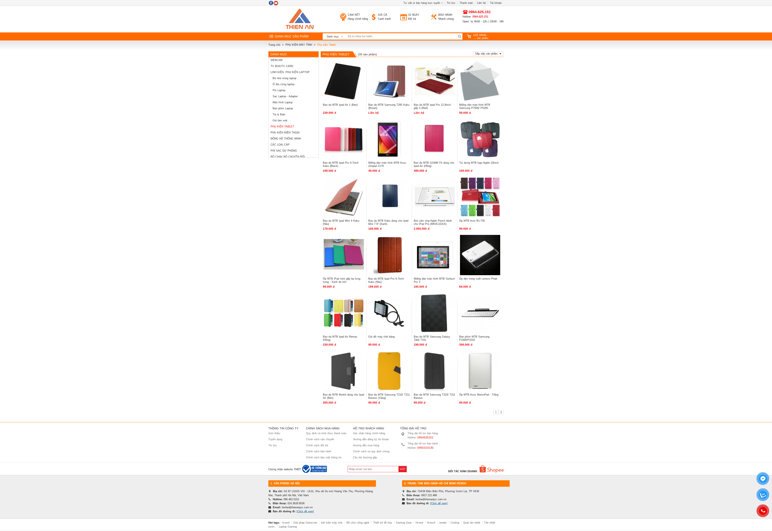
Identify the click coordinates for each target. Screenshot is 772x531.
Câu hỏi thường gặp (365, 457)
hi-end (285, 522)
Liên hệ (481, 2)
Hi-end (419, 522)
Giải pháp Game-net (305, 522)
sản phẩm (480, 37)
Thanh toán (466, 2)
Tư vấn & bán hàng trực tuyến (421, 2)
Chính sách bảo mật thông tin (323, 457)
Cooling (455, 522)
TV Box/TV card (282, 66)
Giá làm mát (280, 120)
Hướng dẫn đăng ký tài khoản (371, 439)
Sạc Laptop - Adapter (285, 96)
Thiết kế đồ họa (382, 522)
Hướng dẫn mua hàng (366, 445)
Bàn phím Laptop (283, 108)
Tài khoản (496, 2)
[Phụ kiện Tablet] (299, 19)
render (443, 522)
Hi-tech (431, 522)
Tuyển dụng (275, 439)
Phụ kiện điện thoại (285, 132)
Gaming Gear (404, 522)
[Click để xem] (305, 511)
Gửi (402, 469)
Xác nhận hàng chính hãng (369, 433)
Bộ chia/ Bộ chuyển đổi (288, 156)
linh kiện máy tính (331, 522)
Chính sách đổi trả (317, 445)
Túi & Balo (279, 114)
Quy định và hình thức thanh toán (326, 433)
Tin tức (451, 2)
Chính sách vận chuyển (320, 439)
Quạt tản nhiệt (471, 522)
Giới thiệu (274, 433)
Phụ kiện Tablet (282, 126)
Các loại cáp (280, 144)
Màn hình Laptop (283, 102)
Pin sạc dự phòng (284, 150)
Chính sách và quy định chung (371, 451)
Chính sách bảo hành (318, 451)
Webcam (276, 60)
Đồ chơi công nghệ (357, 522)
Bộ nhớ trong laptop (284, 78)
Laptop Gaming (288, 526)
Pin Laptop (279, 90)
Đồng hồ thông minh (286, 138)
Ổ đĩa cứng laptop (283, 84)
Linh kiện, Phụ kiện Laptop (290, 72)
